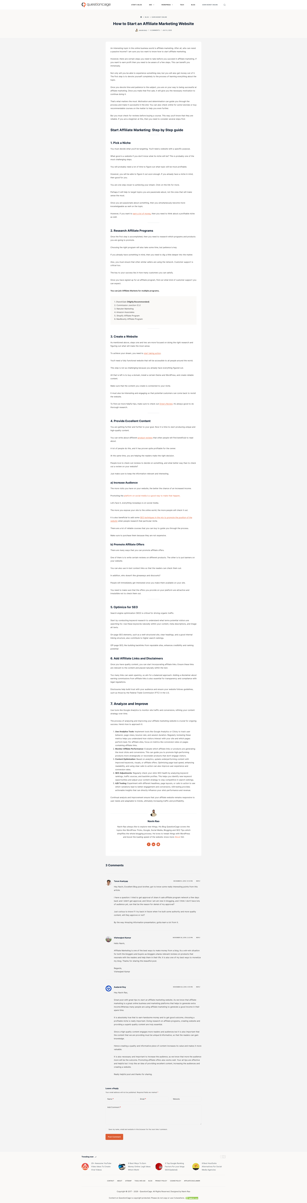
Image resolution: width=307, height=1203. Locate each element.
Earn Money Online (210, 5)
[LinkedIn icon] (153, 844)
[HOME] (141, 17)
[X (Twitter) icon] (158, 844)
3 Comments (155, 30)
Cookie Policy (175, 1181)
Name (110, 1099)
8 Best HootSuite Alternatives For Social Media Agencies (212, 1166)
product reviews (145, 437)
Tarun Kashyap (121, 881)
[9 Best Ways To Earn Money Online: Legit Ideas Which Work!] (122, 1166)
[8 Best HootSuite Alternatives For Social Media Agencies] (195, 1166)
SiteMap (128, 1181)
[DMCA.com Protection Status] (191, 1198)
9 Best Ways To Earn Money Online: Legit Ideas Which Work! (139, 1166)
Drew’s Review (166, 404)
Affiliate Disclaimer (192, 1181)
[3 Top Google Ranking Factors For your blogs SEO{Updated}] (158, 1166)
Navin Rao (186, 1191)
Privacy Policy (161, 1181)
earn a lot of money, (142, 213)
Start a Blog (136, 5)
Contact (110, 1181)
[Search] (224, 5)
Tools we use (140, 1181)
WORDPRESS (166, 5)
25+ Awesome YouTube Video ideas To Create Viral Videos (101, 1166)
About (177, 837)
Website (176, 1099)
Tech (182, 5)
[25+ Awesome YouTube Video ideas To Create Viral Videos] (85, 1166)
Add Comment (114, 1107)
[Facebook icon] (149, 844)
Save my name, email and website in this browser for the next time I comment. (138, 1129)
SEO (150, 5)
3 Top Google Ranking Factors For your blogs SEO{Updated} (174, 1166)
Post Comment (114, 1137)
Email (143, 1099)
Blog (193, 5)
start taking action (152, 353)
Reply (198, 881)
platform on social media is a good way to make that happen (152, 495)
